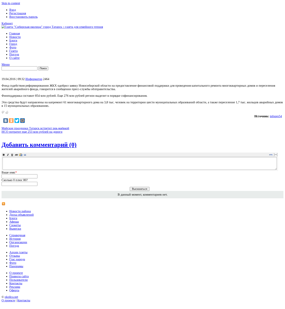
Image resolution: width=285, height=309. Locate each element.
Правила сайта (19, 276)
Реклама (14, 286)
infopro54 (276, 116)
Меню (6, 64)
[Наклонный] (8, 155)
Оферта (14, 290)
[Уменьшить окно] (276, 155)
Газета (13, 51)
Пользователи (18, 279)
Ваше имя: (9, 172)
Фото (12, 47)
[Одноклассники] (11, 120)
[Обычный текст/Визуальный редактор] (271, 155)
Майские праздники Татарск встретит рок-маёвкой (35, 128)
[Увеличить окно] (276, 153)
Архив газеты (18, 252)
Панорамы (16, 266)
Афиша (14, 221)
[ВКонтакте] (5, 120)
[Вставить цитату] (25, 155)
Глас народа (17, 259)
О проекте (16, 272)
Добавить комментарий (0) (39, 144)
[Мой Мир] (22, 120)
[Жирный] (4, 155)
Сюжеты (15, 225)
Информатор (33, 79)
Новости (15, 37)
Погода (14, 54)
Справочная (17, 235)
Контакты (15, 283)
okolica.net (11, 297)
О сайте (14, 58)
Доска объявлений (21, 214)
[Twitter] (17, 120)
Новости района (20, 211)
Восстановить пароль (23, 16)
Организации (18, 242)
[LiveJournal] (28, 120)
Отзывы (14, 255)
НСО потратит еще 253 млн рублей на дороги (32, 131)
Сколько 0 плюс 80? (15, 180)
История (15, 238)
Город (13, 44)
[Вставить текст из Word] (21, 155)
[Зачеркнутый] (16, 155)
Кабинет (7, 23)
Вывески (15, 228)
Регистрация (17, 13)
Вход (12, 9)
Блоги (13, 40)
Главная (14, 33)
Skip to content (11, 3)
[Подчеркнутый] (12, 155)
